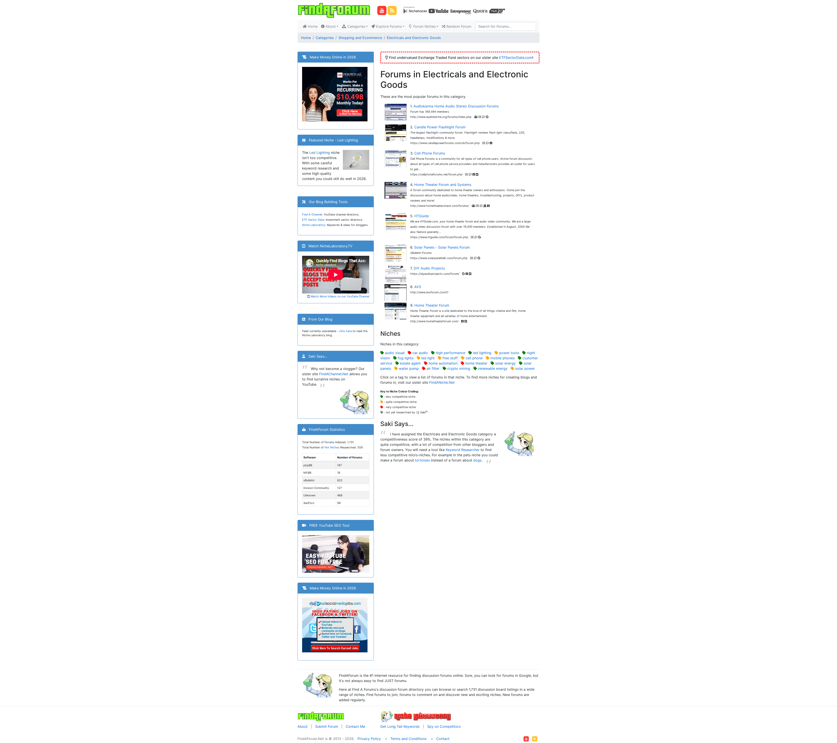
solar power (525, 368)
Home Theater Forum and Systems (442, 184)
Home (313, 26)
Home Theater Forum (431, 305)
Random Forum (458, 26)
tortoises (422, 460)
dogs (477, 460)
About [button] (330, 26)
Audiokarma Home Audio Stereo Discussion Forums (456, 106)
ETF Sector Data (313, 219)
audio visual (395, 353)
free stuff (450, 358)
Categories (325, 38)
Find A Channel (312, 214)
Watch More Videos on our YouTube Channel (339, 296)
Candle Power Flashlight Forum (440, 127)
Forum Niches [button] (424, 26)
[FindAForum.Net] (321, 716)
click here (345, 331)
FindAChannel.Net (333, 374)
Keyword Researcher (463, 450)
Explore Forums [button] (388, 26)
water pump (409, 368)
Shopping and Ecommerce (360, 38)
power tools (509, 353)
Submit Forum (326, 726)
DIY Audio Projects (429, 268)
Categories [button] (355, 26)
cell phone (474, 358)
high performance (450, 353)
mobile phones (502, 358)
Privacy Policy (369, 738)
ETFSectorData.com (515, 57)
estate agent (410, 363)
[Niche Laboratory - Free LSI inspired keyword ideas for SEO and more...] (416, 716)
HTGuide (421, 216)
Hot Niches (332, 447)
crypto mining (458, 368)
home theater (476, 363)
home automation (443, 363)
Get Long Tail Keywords (400, 726)
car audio (420, 353)
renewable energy (492, 368)
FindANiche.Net (442, 382)
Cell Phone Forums (429, 153)
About (303, 726)
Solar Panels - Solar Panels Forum (442, 247)
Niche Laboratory (313, 225)
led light (428, 358)
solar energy (505, 363)
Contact (442, 738)
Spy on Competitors (444, 726)
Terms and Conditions (408, 738)
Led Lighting (319, 152)
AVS (417, 287)
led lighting (482, 353)
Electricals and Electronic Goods (414, 38)
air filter (433, 368)
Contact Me (355, 726)
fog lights (405, 358)
